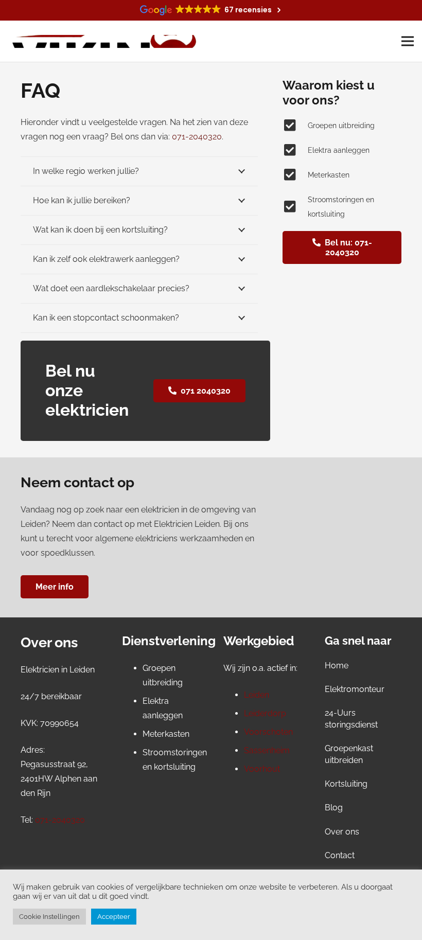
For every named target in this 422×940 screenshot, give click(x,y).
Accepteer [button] (113, 916)
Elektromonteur (354, 689)
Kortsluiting (346, 784)
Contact (340, 855)
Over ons (342, 832)
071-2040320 (60, 820)
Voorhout (262, 769)
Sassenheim (267, 750)
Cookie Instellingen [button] (49, 916)
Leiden (256, 695)
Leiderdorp (265, 713)
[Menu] (407, 41)
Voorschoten (268, 732)
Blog (334, 807)
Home (336, 665)
